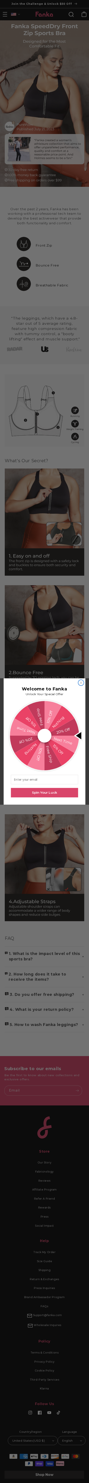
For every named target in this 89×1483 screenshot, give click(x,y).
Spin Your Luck (44, 793)
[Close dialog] (81, 683)
